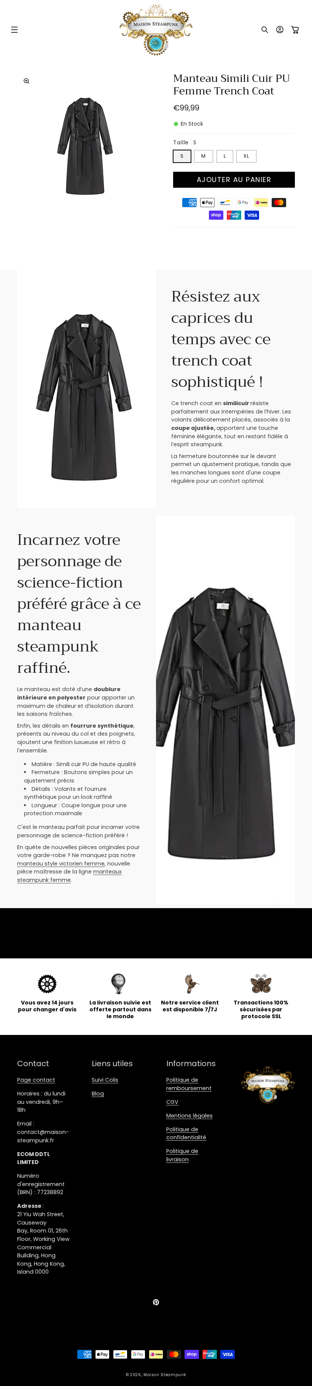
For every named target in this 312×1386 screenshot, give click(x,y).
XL (246, 156)
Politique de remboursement (189, 1084)
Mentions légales (189, 1115)
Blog (98, 1093)
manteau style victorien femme (61, 863)
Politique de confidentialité (186, 1134)
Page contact (36, 1080)
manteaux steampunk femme (69, 876)
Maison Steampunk (164, 1374)
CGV (172, 1102)
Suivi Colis (105, 1080)
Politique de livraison (182, 1155)
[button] (14, 29)
